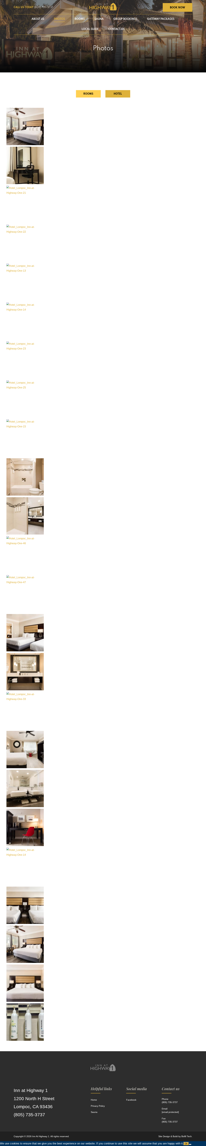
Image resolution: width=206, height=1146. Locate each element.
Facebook (131, 1100)
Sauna (94, 1112)
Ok (186, 1143)
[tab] (88, 94)
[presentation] (88, 94)
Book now (177, 7)
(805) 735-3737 (43, 7)
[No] (190, 1144)
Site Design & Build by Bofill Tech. (175, 1136)
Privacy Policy (98, 1106)
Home (94, 1100)
